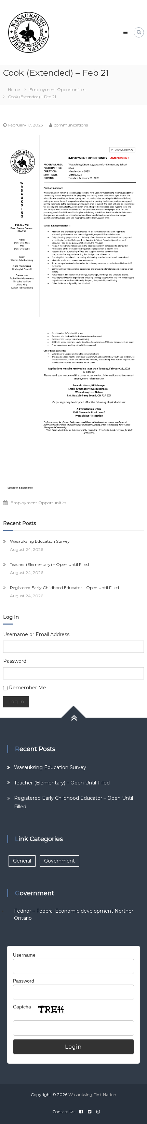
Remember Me (27, 688)
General (22, 861)
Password (14, 661)
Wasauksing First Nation (92, 1094)
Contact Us (63, 1111)
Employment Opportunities (57, 89)
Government (59, 861)
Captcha (22, 1006)
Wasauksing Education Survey (40, 541)
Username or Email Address (36, 634)
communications (71, 125)
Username (24, 955)
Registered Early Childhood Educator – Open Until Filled (64, 587)
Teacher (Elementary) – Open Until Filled (49, 564)
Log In (16, 702)
